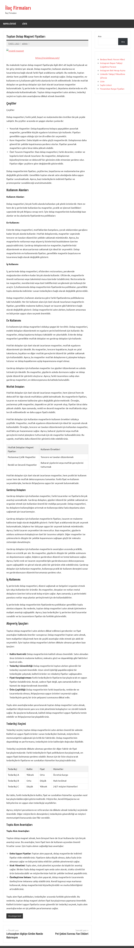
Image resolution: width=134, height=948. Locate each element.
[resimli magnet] (15, 50)
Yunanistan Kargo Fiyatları (112, 88)
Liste (24, 23)
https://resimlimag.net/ (47, 57)
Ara (99, 36)
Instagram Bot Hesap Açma (112, 70)
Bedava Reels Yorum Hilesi (112, 59)
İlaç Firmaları (18, 8)
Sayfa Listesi (9, 23)
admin (25, 43)
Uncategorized (14, 916)
